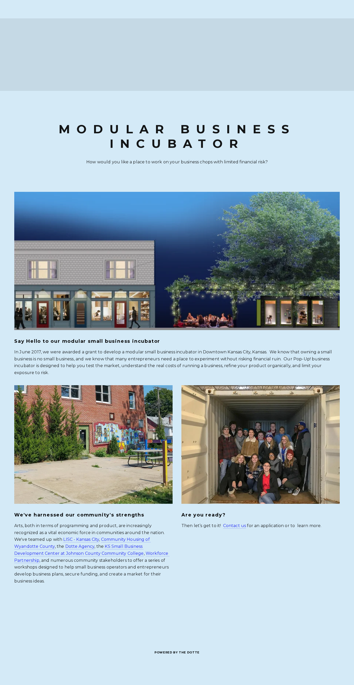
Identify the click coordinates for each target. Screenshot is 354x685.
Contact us (234, 525)
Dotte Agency (80, 546)
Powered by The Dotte (177, 652)
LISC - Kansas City (81, 539)
